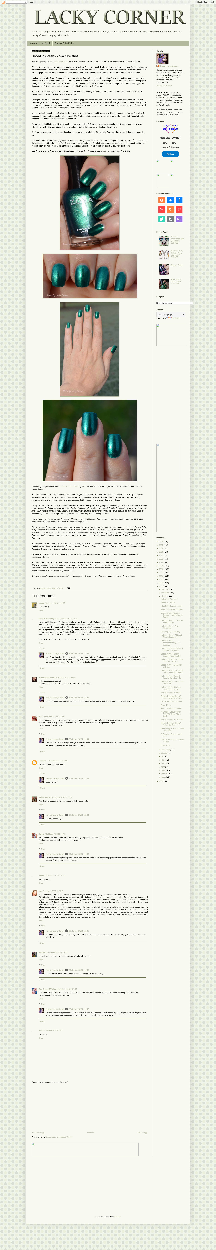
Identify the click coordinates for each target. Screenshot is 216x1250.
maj (163, 763)
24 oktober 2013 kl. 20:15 (55, 876)
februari (164, 774)
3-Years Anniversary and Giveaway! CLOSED (177, 240)
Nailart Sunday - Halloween (172, 609)
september (165, 750)
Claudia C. (43, 761)
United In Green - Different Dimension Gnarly (171, 636)
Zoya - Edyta (166, 705)
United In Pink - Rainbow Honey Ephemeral (171, 688)
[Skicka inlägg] (68, 588)
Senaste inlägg (38, 1133)
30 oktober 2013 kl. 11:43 (79, 698)
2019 (161, 566)
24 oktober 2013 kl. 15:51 (58, 761)
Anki (40, 1031)
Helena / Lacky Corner (48, 588)
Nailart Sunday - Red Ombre (172, 720)
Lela (40, 891)
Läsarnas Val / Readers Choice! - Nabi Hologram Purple (172, 615)
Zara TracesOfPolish (47, 989)
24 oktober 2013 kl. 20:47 (53, 891)
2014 (161, 583)
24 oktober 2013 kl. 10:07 (55, 603)
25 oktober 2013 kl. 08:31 (53, 1031)
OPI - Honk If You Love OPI (171, 702)
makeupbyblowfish (46, 678)
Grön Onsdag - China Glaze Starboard (176, 282)
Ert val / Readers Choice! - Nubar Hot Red (171, 724)
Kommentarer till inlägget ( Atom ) (59, 1137)
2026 (161, 542)
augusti (164, 753)
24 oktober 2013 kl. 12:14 (67, 619)
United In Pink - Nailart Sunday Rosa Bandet (170, 655)
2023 (161, 552)
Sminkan (42, 952)
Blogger (117, 1216)
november (165, 593)
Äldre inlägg (142, 1133)
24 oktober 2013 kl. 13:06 (65, 678)
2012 (161, 781)
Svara (41, 610)
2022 (161, 555)
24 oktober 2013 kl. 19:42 (55, 834)
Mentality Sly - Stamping (170, 632)
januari (164, 777)
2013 (161, 586)
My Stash (46, 43)
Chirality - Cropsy (168, 603)
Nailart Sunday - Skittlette (171, 693)
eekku (41, 603)
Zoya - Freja (165, 745)
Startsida (33, 43)
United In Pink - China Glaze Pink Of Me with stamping (172, 671)
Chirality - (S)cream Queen (171, 606)
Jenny (41, 876)
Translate (176, 318)
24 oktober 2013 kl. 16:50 (62, 797)
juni (163, 760)
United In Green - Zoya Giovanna (170, 627)
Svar (43, 648)
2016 (161, 576)
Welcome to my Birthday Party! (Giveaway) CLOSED (177, 254)
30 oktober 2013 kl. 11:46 (79, 931)
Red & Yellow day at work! (171, 709)
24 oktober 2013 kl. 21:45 (67, 989)
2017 (161, 573)
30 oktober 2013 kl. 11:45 (79, 854)
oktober (164, 596)
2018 (161, 569)
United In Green (60, 62)
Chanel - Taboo (177, 265)
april (163, 767)
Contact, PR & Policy (64, 43)
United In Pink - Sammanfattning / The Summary (171, 643)
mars (163, 770)
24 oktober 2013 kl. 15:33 (54, 717)
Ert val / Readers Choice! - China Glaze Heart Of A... (172, 697)
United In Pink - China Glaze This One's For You (172, 660)
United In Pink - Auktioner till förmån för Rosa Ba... (172, 649)
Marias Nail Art (45, 797)
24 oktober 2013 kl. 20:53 (57, 952)
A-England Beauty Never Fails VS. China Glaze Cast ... (171, 714)
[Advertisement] (90, 1107)
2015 (161, 579)
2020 (161, 562)
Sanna (41, 834)
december (165, 589)
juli (162, 756)
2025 (161, 545)
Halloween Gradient (169, 599)
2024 (161, 548)
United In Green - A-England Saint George (172, 622)
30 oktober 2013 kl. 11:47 (79, 1009)
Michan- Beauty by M (47, 619)
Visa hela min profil (164, 86)
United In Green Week (69, 486)
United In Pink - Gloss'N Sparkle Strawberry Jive (171, 677)
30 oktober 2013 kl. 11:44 (79, 739)
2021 (161, 559)
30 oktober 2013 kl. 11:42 (79, 654)
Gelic (41, 717)
